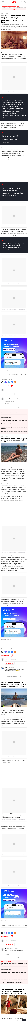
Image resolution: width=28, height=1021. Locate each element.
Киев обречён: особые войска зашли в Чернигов (13, 424)
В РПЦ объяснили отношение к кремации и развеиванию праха (11, 416)
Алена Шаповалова (6, 920)
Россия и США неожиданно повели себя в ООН (12, 982)
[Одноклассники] (15, 382)
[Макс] (5, 382)
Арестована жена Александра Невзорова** (11, 412)
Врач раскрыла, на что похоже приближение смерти (14, 431)
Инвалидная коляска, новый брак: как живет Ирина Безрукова (14, 427)
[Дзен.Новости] (2, 382)
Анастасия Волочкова (12, 819)
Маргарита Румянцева (6, 639)
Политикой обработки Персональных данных (10, 6)
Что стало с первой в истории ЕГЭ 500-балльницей (13, 972)
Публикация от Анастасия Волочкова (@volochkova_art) (14, 91)
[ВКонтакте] (11, 382)
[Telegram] (8, 382)
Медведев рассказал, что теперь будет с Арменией (14, 420)
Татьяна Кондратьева (6, 370)
